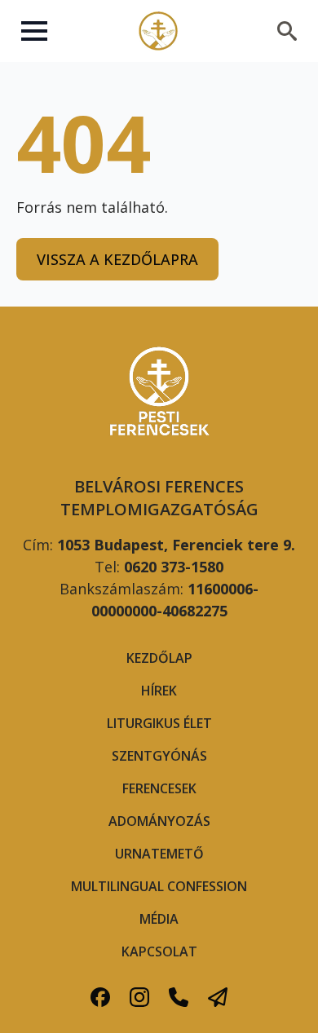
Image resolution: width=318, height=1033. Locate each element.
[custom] (100, 997)
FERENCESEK (159, 788)
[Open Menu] (34, 31)
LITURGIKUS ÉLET (159, 723)
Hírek (159, 690)
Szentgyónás (159, 755)
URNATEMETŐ (159, 853)
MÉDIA (159, 918)
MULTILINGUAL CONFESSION (159, 886)
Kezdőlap (159, 657)
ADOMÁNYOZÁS (159, 821)
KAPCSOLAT (159, 951)
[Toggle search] (287, 31)
